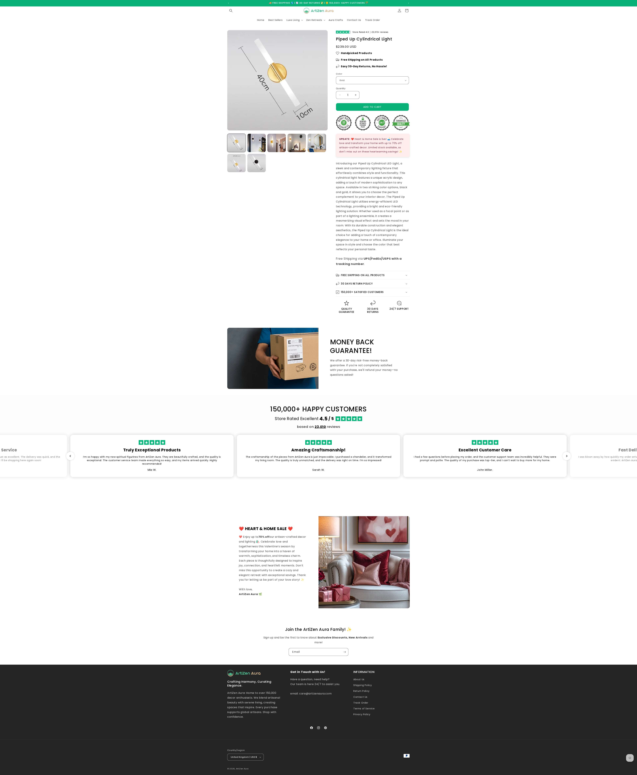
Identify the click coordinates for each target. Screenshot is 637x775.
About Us (358, 679)
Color (339, 73)
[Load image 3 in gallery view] (276, 143)
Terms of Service (364, 708)
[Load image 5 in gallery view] (317, 143)
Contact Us (360, 697)
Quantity (340, 88)
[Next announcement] (408, 3)
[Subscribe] (344, 652)
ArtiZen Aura (242, 768)
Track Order (360, 702)
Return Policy (361, 691)
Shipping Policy (362, 685)
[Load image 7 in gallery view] (256, 163)
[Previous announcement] (228, 3)
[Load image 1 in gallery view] (236, 143)
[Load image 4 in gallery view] (296, 143)
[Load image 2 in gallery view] (256, 143)
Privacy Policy (361, 714)
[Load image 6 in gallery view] (236, 163)
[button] (231, 10)
